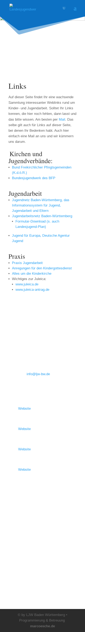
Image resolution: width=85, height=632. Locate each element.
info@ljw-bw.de (38, 374)
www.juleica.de (26, 284)
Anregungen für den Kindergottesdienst (42, 268)
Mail (62, 119)
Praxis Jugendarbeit (27, 263)
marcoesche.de (42, 626)
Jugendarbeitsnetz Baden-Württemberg (42, 216)
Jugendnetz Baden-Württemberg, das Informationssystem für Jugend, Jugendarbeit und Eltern (40, 205)
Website (24, 409)
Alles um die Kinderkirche (31, 274)
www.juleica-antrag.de (32, 290)
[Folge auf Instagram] (11, 496)
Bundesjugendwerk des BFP (33, 178)
